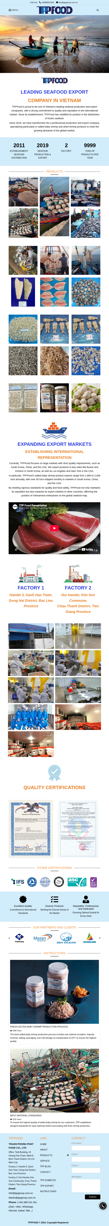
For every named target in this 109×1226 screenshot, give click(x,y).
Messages (76, 1177)
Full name (76, 1143)
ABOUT (44, 1150)
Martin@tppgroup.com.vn (22, 1197)
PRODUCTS (46, 1155)
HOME (43, 1144)
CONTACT (45, 1172)
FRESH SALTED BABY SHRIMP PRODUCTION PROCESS (39, 1027)
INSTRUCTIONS (48, 1191)
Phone (75, 1165)
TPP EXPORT (47, 1186)
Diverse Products (54, 906)
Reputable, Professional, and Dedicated (86, 907)
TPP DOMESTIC (48, 1180)
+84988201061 (47, 2)
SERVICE (45, 1161)
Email (74, 1154)
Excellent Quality (23, 906)
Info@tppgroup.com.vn (68, 2)
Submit (92, 1197)
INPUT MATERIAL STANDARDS (26, 1115)
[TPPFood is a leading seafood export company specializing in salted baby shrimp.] (54, 10)
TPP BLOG (45, 1166)
